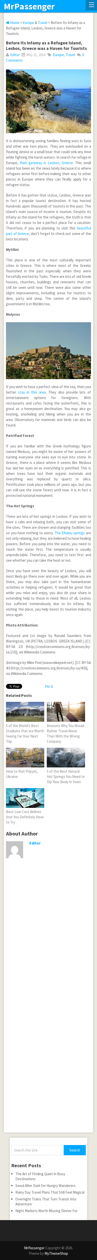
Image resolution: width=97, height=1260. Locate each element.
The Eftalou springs (69, 532)
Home (14, 22)
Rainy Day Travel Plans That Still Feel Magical (49, 1192)
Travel (42, 22)
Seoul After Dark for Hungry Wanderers (45, 1185)
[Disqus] (48, 939)
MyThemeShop (56, 1253)
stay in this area (32, 392)
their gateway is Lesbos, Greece (46, 162)
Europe (28, 22)
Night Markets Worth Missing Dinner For (46, 1210)
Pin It (49, 686)
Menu (91, 5)
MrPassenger (29, 6)
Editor (15, 54)
